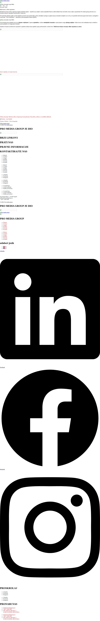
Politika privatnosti (7, 188)
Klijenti (5, 155)
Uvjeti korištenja (7, 187)
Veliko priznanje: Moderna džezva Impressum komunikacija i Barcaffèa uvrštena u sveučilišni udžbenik (25, 116)
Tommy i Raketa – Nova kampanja (8, 121)
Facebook (5, 176)
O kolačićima (6, 185)
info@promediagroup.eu (9, 608)
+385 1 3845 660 (7, 609)
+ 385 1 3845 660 (4, 199)
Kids (6, 7)
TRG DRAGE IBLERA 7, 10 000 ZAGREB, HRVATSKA (11, 611)
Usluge (5, 158)
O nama (5, 156)
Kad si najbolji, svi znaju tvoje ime (8, 72)
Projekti (5, 159)
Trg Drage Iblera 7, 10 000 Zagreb (8, 196)
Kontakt (5, 162)
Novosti (2, 7)
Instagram (5, 177)
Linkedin (5, 174)
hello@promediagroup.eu (6, 198)
